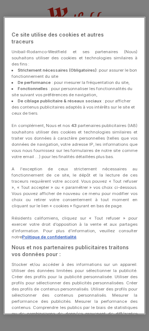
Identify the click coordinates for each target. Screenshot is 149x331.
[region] (74, 166)
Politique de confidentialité (49, 236)
